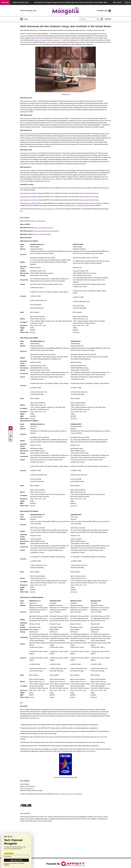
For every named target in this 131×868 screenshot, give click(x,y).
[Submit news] (10, 428)
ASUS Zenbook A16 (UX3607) (28, 101)
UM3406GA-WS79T (82, 205)
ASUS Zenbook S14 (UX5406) (28, 153)
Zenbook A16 (24, 36)
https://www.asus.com (89, 751)
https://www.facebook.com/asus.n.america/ (46, 231)
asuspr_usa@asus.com (38, 221)
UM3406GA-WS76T (70, 205)
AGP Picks (5, 2)
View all (127, 2)
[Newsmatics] (10, 440)
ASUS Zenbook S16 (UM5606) (28, 133)
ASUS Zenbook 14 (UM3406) (28, 170)
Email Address (9, 853)
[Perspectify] (10, 432)
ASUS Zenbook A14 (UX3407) (28, 118)
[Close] (29, 835)
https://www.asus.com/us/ (47, 209)
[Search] (98, 19)
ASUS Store (95, 193)
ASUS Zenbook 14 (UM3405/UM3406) (31, 203)
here (21, 211)
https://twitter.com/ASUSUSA (42, 234)
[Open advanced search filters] (101, 19)
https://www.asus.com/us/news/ (43, 227)
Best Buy (82, 188)
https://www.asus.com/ (27, 788)
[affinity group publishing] (10, 436)
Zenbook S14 (56, 40)
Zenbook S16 (46, 40)
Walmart (52, 697)
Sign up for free (16, 860)
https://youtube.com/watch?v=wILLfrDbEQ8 (68, 794)
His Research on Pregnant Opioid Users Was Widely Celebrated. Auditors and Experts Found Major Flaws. (71, 2)
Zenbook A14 (38, 40)
